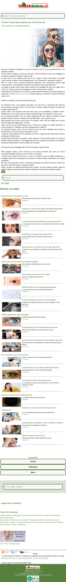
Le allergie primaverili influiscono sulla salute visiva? (41, 221)
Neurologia (4, 522)
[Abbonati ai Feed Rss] (5, 553)
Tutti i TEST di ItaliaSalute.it (10, 543)
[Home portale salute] (33, 9)
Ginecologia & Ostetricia (9, 520)
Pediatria (60, 522)
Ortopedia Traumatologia (33, 522)
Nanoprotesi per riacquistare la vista (14, 196)
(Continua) (25, 200)
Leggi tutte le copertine (11, 503)
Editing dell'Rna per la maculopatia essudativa (39, 287)
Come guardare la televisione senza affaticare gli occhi (42, 340)
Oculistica (12, 522)
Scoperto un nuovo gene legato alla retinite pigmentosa (42, 209)
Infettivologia (43, 520)
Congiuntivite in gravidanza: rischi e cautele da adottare (42, 423)
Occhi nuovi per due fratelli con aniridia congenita (19, 262)
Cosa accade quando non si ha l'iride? (36, 274)
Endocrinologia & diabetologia (49, 515)
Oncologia (20, 522)
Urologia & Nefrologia (18, 524)
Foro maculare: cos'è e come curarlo (14, 355)
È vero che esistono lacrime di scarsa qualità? (39, 300)
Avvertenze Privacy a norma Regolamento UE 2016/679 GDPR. (24, 558)
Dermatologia (33, 515)
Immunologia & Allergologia (28, 520)
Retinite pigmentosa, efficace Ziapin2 (15, 314)
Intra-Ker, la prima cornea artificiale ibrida (16, 395)
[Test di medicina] (13, 541)
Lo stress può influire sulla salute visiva (36, 380)
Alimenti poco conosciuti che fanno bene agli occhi (41, 247)
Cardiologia (16, 515)
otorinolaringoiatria (49, 522)
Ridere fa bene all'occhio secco (33, 435)
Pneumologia (5, 524)
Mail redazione (42, 573)
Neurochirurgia (54, 520)
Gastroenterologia (6, 517)
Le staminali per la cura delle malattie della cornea (40, 367)
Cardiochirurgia (5, 515)
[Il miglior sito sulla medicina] (26, 553)
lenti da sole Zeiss (22, 94)
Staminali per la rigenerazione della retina (37, 234)
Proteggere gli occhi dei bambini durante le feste (40, 327)
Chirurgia (24, 515)
